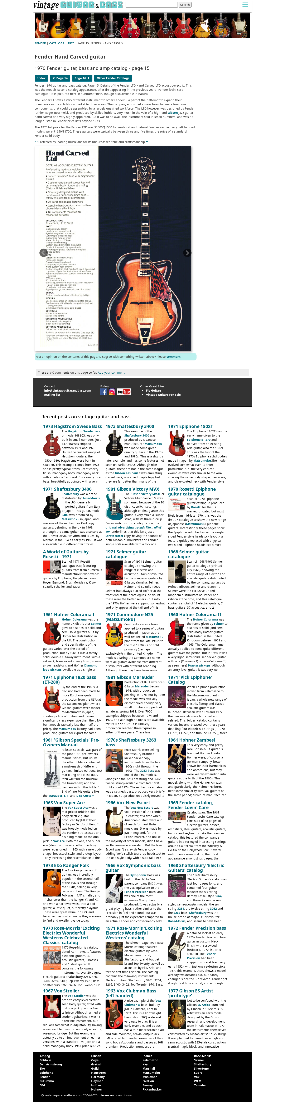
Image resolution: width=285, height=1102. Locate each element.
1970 (71, 43)
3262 (213, 908)
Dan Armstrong (51, 1064)
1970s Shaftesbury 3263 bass (131, 742)
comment (173, 357)
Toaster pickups (199, 665)
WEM (197, 1081)
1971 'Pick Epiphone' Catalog (190, 679)
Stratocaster (114, 536)
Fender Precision (136, 892)
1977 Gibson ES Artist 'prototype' (190, 993)
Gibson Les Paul (126, 473)
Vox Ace (59, 841)
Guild (95, 1068)
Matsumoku (153, 444)
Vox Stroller (76, 996)
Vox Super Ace (78, 808)
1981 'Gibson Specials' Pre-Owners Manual (71, 742)
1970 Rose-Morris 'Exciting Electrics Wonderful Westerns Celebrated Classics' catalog (71, 935)
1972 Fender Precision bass (197, 928)
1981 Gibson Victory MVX (132, 489)
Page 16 (81, 78)
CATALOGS (56, 43)
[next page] (187, 254)
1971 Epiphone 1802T (190, 426)
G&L (43, 1085)
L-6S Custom (85, 796)
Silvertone (201, 1068)
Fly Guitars (153, 390)
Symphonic (138, 875)
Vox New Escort (141, 808)
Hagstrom (98, 1073)
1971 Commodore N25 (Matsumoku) (129, 617)
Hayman (97, 1081)
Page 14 (61, 78)
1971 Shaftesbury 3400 (67, 489)
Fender (45, 1077)
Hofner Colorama (74, 619)
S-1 (66, 796)
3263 (177, 913)
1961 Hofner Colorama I (68, 614)
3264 (218, 896)
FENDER (40, 43)
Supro (198, 1073)
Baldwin (45, 1060)
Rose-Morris (91, 498)
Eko (42, 1068)
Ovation (148, 1081)
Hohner (96, 1089)
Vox (196, 1077)
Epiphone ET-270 (199, 440)
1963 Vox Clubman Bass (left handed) (131, 993)
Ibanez (147, 1056)
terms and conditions (116, 1095)
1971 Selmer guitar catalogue (126, 554)
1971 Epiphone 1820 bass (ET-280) (69, 679)
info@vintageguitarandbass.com (67, 390)
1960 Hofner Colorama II (194, 614)
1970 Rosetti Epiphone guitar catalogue (192, 491)
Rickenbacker (152, 1089)
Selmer (96, 624)
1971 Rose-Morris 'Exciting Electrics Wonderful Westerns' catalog (134, 933)
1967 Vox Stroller (61, 991)
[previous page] (43, 254)
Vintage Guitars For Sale (163, 395)
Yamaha (200, 1085)
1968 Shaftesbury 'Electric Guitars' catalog (196, 867)
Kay (145, 1064)
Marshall (148, 1068)
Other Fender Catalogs (113, 78)
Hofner (96, 1085)
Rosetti (196, 507)
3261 (180, 908)
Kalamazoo (150, 1060)
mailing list (52, 395)
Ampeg (45, 1056)
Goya (94, 1060)
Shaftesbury (70, 494)
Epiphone (46, 1073)
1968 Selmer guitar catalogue (188, 554)
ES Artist (204, 1005)
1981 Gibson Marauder (130, 677)
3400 (65, 515)
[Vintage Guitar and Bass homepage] (78, 5)
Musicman (149, 1077)
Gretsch (96, 1064)
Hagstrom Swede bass (84, 431)
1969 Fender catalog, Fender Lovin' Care (190, 805)
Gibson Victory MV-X (145, 494)
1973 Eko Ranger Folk (66, 865)
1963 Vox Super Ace (64, 803)
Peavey (147, 1085)
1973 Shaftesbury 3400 (130, 426)
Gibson (173, 113)
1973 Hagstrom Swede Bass (72, 426)
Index (41, 78)
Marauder (142, 686)
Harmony (98, 1077)
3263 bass (147, 771)
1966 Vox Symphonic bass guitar (133, 867)
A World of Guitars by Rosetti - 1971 (66, 554)
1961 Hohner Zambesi (191, 740)
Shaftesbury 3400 (136, 435)
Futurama (47, 1081)
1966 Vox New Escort (128, 803)
